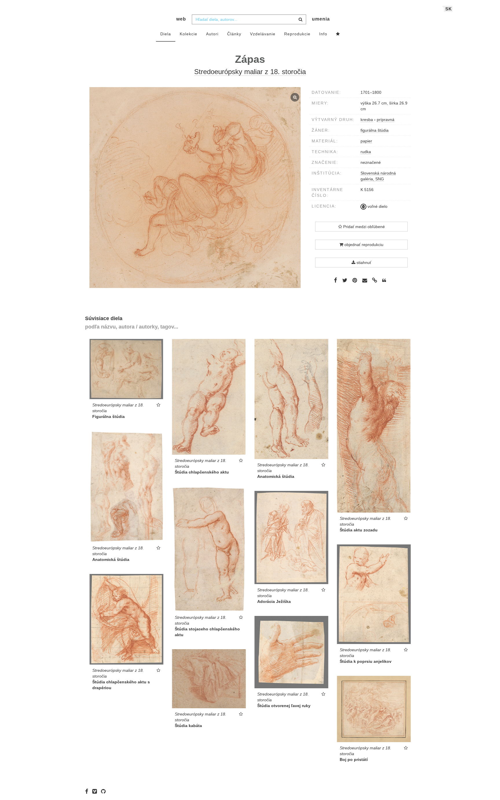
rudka (366, 151)
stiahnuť (363, 262)
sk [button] (448, 8)
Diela (165, 34)
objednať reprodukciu (363, 244)
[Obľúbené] (338, 34)
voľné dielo (376, 206)
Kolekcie (188, 34)
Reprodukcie (297, 34)
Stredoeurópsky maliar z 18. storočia (250, 72)
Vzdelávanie (262, 34)
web (181, 18)
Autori (212, 34)
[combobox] (249, 19)
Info (323, 34)
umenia (321, 18)
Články (234, 34)
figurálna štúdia (375, 130)
